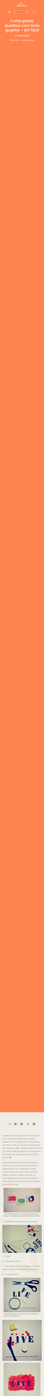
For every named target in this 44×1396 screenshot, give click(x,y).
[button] (15, 1124)
